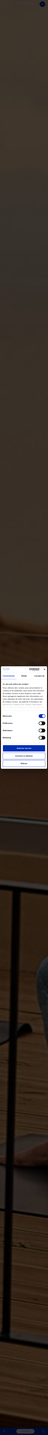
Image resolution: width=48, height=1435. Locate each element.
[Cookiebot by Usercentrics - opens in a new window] (29, 669)
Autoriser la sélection (24, 756)
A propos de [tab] (39, 676)
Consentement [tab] (9, 676)
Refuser (24, 763)
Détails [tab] (24, 676)
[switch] (42, 723)
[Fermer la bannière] (44, 669)
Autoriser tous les (24, 748)
